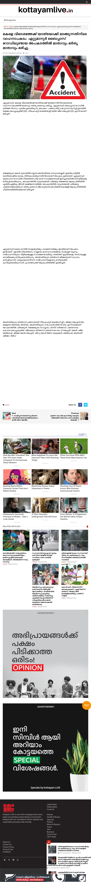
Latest (11, 26)
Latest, (27, 53)
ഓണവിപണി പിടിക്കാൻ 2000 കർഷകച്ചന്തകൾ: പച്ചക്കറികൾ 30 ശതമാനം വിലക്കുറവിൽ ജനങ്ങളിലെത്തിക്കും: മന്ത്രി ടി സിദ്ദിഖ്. (73, 591)
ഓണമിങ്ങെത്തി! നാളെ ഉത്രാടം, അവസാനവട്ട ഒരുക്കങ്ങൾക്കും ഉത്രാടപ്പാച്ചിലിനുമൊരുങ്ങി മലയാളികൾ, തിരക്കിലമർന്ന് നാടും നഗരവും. (15, 557)
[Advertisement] (45, 143)
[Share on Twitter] (86, 405)
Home (6, 26)
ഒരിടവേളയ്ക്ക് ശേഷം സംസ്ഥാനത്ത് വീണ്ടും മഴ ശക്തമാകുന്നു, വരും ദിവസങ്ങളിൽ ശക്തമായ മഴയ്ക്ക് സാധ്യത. (73, 848)
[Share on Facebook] (80, 405)
